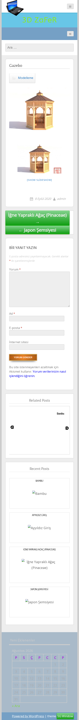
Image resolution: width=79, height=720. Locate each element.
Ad (12, 314)
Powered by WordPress (28, 716)
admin (61, 199)
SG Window (65, 716)
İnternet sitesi (18, 342)
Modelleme (25, 78)
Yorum (15, 269)
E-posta (15, 328)
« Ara (16, 706)
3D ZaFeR (39, 19)
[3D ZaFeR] (14, 8)
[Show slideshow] (39, 180)
